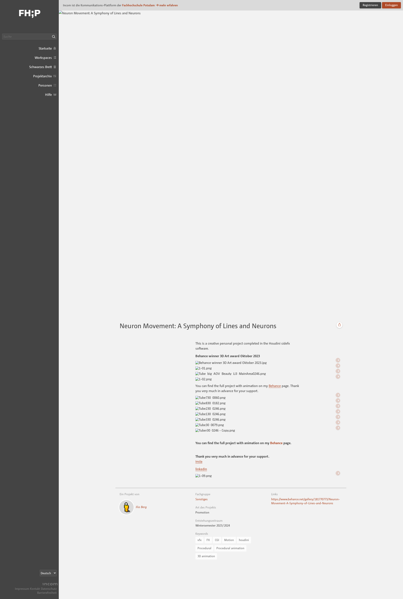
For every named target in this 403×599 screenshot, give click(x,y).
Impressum (22, 588)
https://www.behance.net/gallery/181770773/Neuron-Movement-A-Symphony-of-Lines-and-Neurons (305, 501)
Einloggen (391, 5)
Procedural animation (230, 548)
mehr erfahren (168, 5)
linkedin (201, 469)
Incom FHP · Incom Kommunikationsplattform (29, 17)
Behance (275, 386)
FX (208, 540)
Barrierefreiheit (47, 592)
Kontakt (35, 588)
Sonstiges (201, 499)
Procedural (204, 548)
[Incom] (49, 584)
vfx (200, 540)
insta (198, 461)
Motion (229, 540)
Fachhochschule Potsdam (138, 5)
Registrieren (370, 5)
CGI (217, 540)
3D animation (206, 556)
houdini (244, 540)
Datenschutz (49, 588)
